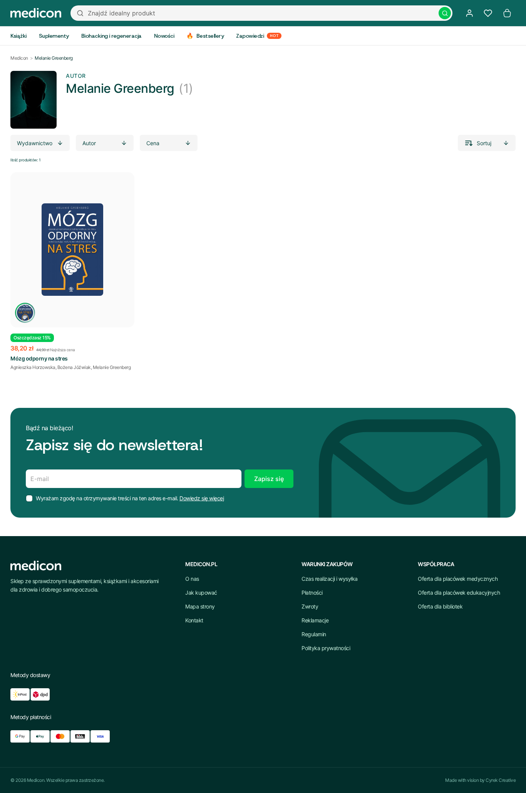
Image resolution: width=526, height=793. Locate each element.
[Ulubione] (488, 13)
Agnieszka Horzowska (32, 367)
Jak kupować (201, 592)
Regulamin (314, 634)
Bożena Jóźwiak (74, 367)
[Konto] (469, 13)
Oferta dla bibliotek (440, 606)
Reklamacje (315, 620)
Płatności (312, 592)
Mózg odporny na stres (39, 358)
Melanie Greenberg (112, 367)
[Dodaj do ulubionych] (122, 184)
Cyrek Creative (501, 780)
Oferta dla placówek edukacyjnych (459, 592)
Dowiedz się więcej (201, 498)
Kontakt (194, 620)
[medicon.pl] (35, 13)
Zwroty (310, 606)
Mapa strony (200, 606)
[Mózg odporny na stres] (72, 249)
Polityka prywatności (326, 648)
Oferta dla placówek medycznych (458, 578)
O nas (192, 578)
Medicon (19, 58)
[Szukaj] (445, 13)
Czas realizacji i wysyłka (330, 578)
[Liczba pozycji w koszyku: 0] (507, 13)
